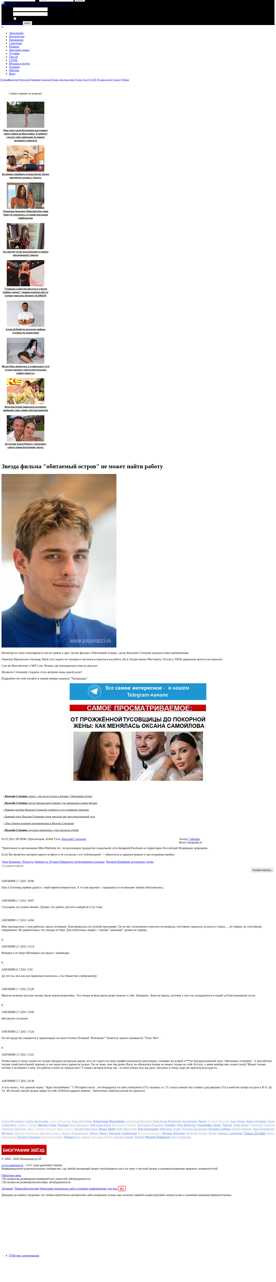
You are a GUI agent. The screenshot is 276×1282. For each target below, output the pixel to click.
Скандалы (15, 43)
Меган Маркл (99, 1133)
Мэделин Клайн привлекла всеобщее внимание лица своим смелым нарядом (25, 409)
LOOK (13, 60)
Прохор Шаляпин (52, 1137)
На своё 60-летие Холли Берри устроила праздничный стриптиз (25, 254)
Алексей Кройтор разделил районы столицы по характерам (25, 331)
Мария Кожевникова (75, 1133)
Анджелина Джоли (194, 1121)
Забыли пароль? (12, 22)
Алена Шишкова (60, 1121)
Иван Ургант (65, 1128)
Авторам (7, 1188)
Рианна (69, 1137)
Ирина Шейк (107, 1128)
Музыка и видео (19, 63)
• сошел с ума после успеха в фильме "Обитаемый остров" (48, 796)
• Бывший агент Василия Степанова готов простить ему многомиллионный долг (49, 816)
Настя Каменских (149, 1133)
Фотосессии (16, 36)
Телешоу (14, 67)
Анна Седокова (256, 1121)
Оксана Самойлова (230, 1133)
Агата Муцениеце (13, 1121)
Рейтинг (14, 70)
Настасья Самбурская (122, 1133)
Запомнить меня (27, 18)
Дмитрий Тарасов (262, 1125)
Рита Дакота (82, 1137)
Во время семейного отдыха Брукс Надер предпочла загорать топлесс (25, 176)
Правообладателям (27, 1188)
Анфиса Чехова (27, 1125)
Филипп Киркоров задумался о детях (130, 861)
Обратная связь (11, 1175)
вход (4, 5)
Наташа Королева (173, 1133)
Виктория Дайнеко (124, 1125)
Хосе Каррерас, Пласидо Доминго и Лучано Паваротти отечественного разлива (53, 861)
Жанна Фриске (46, 1128)
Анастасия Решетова (167, 1121)
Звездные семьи (19, 50)
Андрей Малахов (219, 1121)
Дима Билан (241, 1125)
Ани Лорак (237, 1121)
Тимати (139, 1137)
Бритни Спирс (47, 1125)
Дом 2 (31, 1129)
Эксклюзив (16, 33)
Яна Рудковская (181, 1137)
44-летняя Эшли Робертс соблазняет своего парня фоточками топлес (25, 446)
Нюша (213, 1133)
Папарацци (16, 39)
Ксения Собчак (219, 1129)
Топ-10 (13, 56)
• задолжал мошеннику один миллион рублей (41, 830)
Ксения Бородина (195, 1129)
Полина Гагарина (29, 1137)
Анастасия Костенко (138, 1121)
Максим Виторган (26, 1133)
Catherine (194, 839)
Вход (12, 73)
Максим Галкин (49, 1133)
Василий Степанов (74, 839)
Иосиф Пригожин (86, 1128)
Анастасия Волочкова (109, 1121)
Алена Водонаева (37, 1121)
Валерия (63, 1125)
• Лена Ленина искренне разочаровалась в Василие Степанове (38, 823)
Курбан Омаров (241, 1128)
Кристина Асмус (170, 1128)
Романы (14, 46)
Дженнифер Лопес (209, 1125)
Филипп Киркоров (157, 1137)
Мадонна (7, 1133)
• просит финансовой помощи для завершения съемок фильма (50, 803)
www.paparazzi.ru (12, 1165)
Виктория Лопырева (150, 1125)
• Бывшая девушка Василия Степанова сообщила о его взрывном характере (46, 809)
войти (27, 23)
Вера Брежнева (79, 1125)
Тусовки (14, 53)
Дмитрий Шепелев (14, 1128)
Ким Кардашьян (148, 1128)
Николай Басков (196, 1133)
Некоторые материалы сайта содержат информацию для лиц (82, 1188)
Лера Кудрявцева (263, 1128)
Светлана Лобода (102, 1137)
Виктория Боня (100, 1125)
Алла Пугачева (82, 1121)
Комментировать (262, 870)
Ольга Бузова (254, 1133)
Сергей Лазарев (124, 1137)
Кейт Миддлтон (126, 1128)
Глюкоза (170, 1125)
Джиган (227, 1125)
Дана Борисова (186, 1125)
